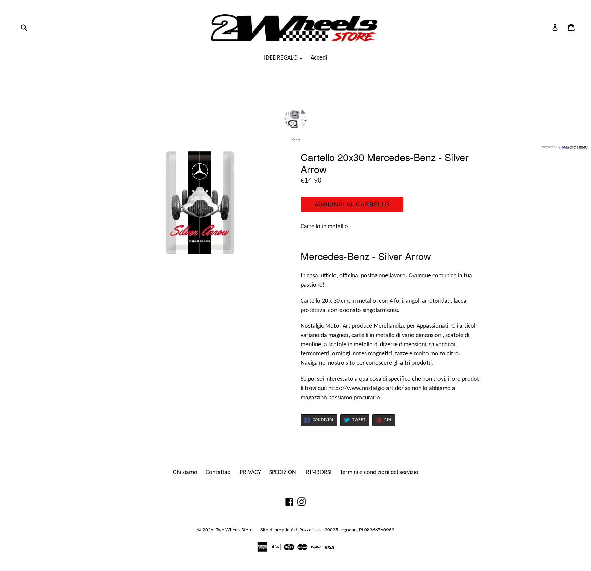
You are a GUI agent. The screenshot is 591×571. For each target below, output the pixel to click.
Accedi (319, 58)
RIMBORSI (319, 472)
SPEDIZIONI (283, 472)
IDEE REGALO (281, 58)
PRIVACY (250, 472)
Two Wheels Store (234, 530)
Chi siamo (185, 472)
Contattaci (219, 472)
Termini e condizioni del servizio (379, 472)
